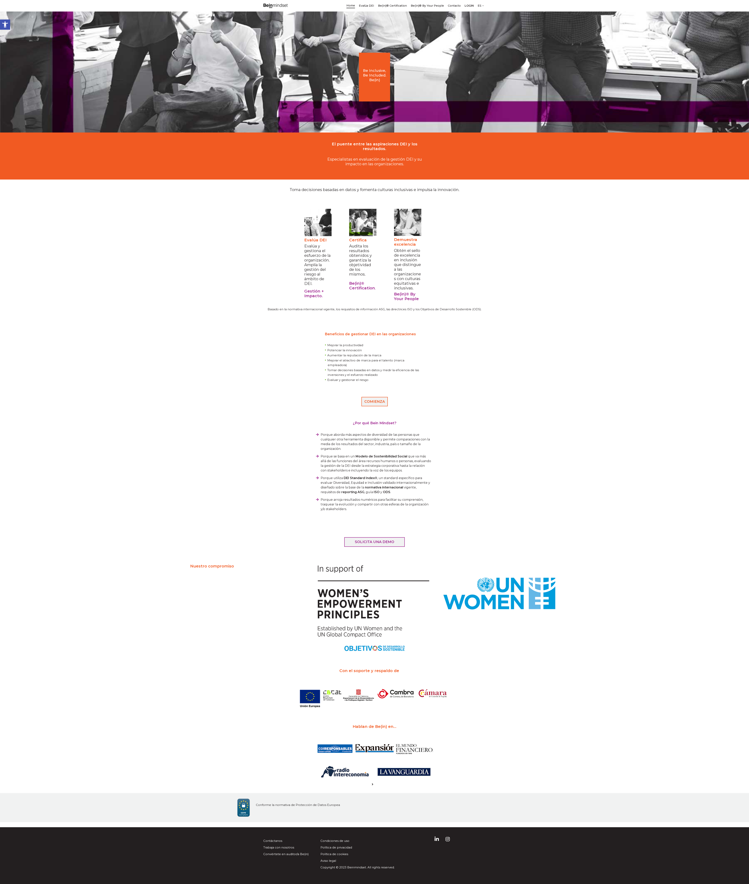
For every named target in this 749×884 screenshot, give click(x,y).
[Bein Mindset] (275, 6)
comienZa (374, 401)
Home (350, 5)
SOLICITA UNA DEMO (374, 542)
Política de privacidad (336, 847)
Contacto (454, 5)
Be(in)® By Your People (427, 5)
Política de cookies (334, 854)
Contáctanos (272, 841)
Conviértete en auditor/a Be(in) (286, 854)
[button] (5, 25)
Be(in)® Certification (392, 5)
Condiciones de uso (334, 841)
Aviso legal (328, 861)
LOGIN (469, 5)
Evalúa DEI (366, 5)
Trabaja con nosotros (278, 847)
